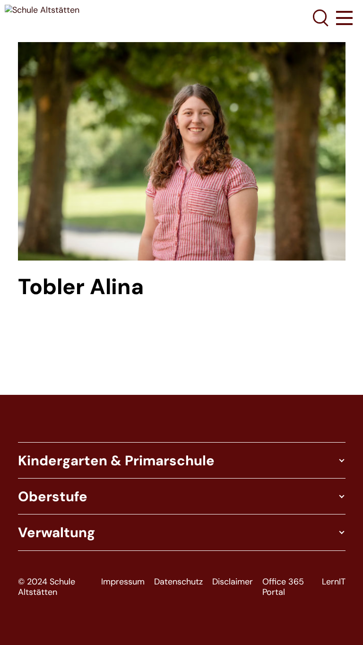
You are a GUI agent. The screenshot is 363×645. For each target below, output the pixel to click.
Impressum (123, 581)
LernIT (334, 581)
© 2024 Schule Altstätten (46, 587)
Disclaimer (232, 581)
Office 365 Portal (283, 587)
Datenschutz (178, 581)
